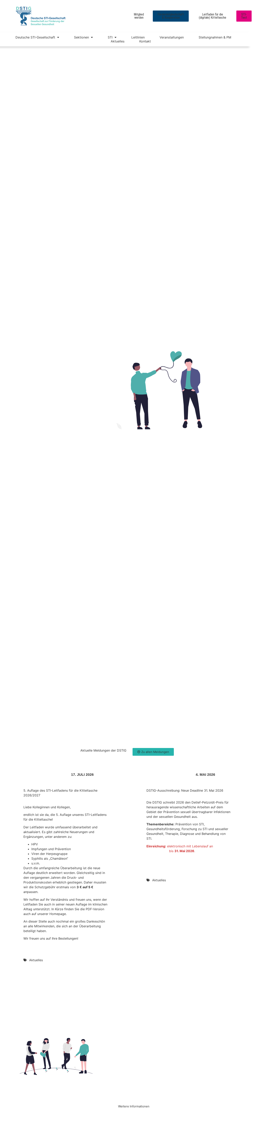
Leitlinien (138, 37)
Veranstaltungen (172, 37)
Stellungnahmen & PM (215, 37)
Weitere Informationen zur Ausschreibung (178, 858)
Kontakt (145, 41)
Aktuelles (117, 41)
